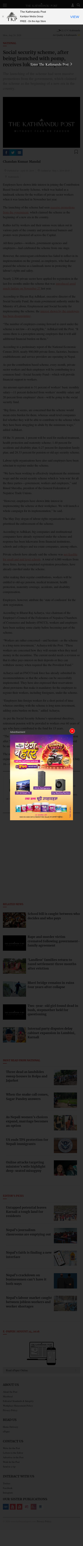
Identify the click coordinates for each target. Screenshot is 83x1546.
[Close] (3, 16)
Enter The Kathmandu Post (49, 64)
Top (78, 1532)
